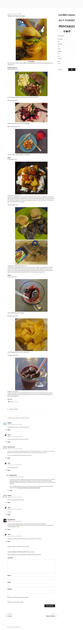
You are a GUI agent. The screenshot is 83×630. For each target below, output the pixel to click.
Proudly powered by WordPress (14, 627)
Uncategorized (13, 409)
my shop (59, 58)
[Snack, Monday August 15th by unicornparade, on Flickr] (31, 350)
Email (9, 582)
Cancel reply (31, 552)
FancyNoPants (11, 519)
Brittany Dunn (22, 552)
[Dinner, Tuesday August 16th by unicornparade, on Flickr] (31, 239)
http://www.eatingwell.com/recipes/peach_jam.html (29, 487)
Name (9, 575)
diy (58, 46)
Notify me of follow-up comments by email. (18, 597)
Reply (9, 429)
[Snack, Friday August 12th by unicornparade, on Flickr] (31, 311)
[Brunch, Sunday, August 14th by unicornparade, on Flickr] (31, 122)
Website (10, 589)
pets (59, 61)
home (59, 63)
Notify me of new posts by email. (15, 602)
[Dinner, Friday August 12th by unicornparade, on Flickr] (31, 193)
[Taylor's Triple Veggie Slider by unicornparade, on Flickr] (31, 60)
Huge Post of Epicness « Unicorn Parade (20, 546)
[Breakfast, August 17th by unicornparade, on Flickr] (31, 153)
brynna (9, 495)
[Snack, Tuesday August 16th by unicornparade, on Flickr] (31, 389)
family (59, 48)
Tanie (19, 14)
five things (60, 39)
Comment (10, 557)
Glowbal (28, 123)
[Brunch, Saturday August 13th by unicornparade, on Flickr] (31, 95)
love (59, 56)
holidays (59, 51)
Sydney (9, 422)
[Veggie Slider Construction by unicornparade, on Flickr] (31, 264)
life (58, 41)
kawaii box (60, 44)
